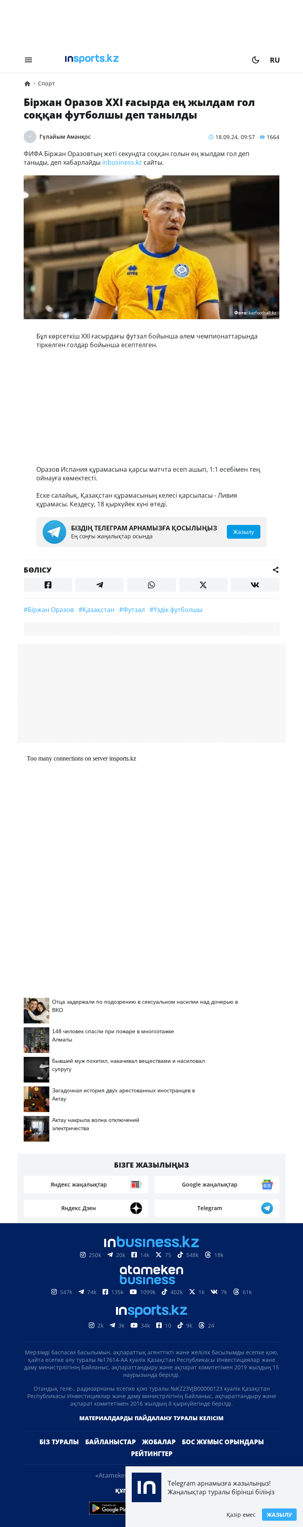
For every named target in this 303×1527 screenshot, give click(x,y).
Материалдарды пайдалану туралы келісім (151, 1418)
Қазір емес (241, 1514)
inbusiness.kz (122, 162)
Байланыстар (110, 1442)
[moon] (255, 59)
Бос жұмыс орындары (223, 1442)
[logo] (142, 59)
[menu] (28, 59)
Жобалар (159, 1442)
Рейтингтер (151, 1453)
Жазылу (279, 1514)
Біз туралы (59, 1442)
